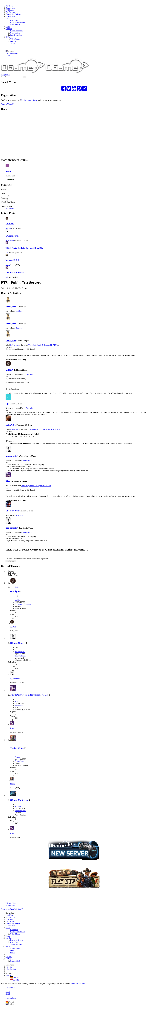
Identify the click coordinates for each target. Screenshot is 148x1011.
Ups (7, 403)
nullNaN (8, 228)
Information (19, 706)
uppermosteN (10, 240)
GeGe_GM (11, 306)
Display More (10, 561)
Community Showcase (23, 604)
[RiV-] (8, 477)
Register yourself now (29, 100)
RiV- (7, 253)
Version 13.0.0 (12, 260)
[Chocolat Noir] (8, 506)
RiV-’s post (14, 345)
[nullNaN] (8, 366)
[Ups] (8, 399)
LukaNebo (11, 425)
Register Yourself (7, 104)
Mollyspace (10, 208)
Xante (8, 171)
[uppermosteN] (8, 451)
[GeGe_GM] (8, 302)
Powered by (12, 909)
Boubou (19, 328)
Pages (8, 994)
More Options (11, 998)
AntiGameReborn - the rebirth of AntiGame (44, 429)
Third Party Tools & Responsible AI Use (25, 248)
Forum (8, 992)
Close (83, 984)
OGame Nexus (12, 236)
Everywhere (5, 75)
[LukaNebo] (8, 420)
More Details (76, 984)
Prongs (8, 265)
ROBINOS (20, 515)
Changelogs (19, 761)
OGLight (10, 223)
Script (17, 587)
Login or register (12, 53)
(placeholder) (15, 961)
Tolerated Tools (20, 656)
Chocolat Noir (12, 510)
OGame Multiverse (14, 272)
